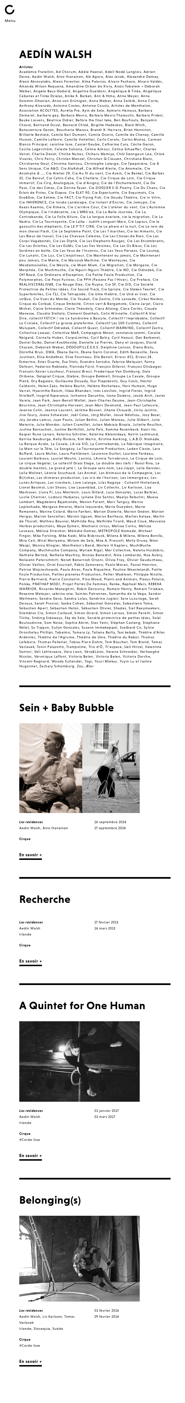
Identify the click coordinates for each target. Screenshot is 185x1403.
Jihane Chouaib (118, 410)
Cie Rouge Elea (69, 284)
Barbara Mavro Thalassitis (111, 115)
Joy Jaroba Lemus (35, 420)
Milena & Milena (121, 536)
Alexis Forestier (66, 81)
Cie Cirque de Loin (117, 178)
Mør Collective (118, 550)
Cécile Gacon (142, 144)
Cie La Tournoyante (50, 221)
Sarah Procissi (47, 603)
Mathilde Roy (82, 521)
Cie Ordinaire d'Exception (60, 275)
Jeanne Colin (30, 410)
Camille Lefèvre (48, 139)
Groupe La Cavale (128, 376)
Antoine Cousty (95, 106)
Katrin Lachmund (143, 434)
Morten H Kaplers (112, 545)
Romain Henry (119, 589)
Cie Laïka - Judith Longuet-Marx (97, 221)
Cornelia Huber (49, 337)
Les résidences (31, 822)
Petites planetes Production (76, 574)
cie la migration (136, 217)
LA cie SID (79, 444)
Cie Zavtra (101, 299)
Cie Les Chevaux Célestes (78, 236)
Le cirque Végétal (35, 463)
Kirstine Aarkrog (113, 439)
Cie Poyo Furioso (59, 279)
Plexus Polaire (151, 579)
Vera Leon (73, 652)
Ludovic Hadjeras (63, 497)
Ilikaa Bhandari (78, 391)
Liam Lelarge (84, 482)
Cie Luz (47, 255)
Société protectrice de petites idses (118, 618)
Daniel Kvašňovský (60, 342)
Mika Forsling (44, 536)
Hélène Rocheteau (103, 386)
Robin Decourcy (91, 589)
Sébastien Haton (64, 608)
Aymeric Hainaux (121, 110)
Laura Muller (46, 453)
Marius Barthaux (109, 516)
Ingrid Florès (130, 391)
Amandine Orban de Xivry (89, 86)
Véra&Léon (94, 652)
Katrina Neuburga (35, 439)
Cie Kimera (56, 207)
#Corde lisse (29, 1140)
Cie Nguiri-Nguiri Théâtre (91, 270)
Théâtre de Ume (91, 637)
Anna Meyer (128, 96)
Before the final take (94, 120)
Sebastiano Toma (137, 603)
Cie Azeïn (114, 173)
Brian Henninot (137, 130)
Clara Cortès (131, 308)
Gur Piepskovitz (104, 381)
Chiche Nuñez (71, 154)
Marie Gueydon (119, 507)
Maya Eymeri (68, 526)
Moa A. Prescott (110, 540)
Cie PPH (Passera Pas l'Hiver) (102, 279)
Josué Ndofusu (127, 415)
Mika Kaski (68, 536)
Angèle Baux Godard (51, 91)
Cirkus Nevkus (151, 299)
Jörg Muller (101, 415)
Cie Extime (46, 197)
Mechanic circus (95, 526)
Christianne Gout (34, 163)
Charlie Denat (44, 154)
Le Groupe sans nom (96, 468)
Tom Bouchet (116, 642)
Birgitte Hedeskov (107, 125)
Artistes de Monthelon (130, 106)
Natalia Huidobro (148, 550)
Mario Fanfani (79, 511)
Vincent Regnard (34, 661)
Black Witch (135, 125)
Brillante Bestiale (34, 135)
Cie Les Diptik (65, 241)
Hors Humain (133, 386)
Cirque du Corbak (35, 304)
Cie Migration (112, 265)
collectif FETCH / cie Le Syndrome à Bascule (67, 318)
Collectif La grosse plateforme (66, 323)
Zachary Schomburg (57, 666)
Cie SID (124, 284)
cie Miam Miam (84, 265)
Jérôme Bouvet (88, 410)
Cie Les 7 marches (109, 231)
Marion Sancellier (49, 516)
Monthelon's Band (78, 545)
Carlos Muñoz (134, 139)
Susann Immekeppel (100, 627)
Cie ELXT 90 (79, 192)
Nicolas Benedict (96, 555)
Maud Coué (136, 521)
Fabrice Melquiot (127, 362)
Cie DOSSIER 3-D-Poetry (110, 188)
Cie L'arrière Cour (83, 207)
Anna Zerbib (124, 101)
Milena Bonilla (150, 536)
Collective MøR (66, 333)
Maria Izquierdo (88, 507)
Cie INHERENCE (32, 202)
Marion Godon (137, 511)
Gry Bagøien (42, 381)
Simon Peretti (139, 613)
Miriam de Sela (80, 540)
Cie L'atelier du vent (119, 207)
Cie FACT (65, 197)
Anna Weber (100, 101)
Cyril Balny (100, 337)
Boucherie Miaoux (72, 130)
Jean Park (41, 400)
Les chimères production (58, 478)
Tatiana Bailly (103, 632)
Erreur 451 (124, 357)
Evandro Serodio (95, 362)
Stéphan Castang (125, 623)
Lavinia (85, 458)
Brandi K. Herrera (106, 130)
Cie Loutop (149, 250)
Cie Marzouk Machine (80, 260)
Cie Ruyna (94, 284)
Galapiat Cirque (51, 376)
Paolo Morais (117, 565)
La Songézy (64, 449)
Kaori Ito (148, 429)
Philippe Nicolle (148, 574)
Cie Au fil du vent (87, 173)
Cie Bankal (134, 173)
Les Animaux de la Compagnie (126, 473)
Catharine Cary (115, 144)
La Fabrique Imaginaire (142, 444)
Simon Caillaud (59, 613)
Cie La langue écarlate (100, 217)
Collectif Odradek (54, 328)
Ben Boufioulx (126, 120)
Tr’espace (113, 647)
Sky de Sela (75, 618)
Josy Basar (151, 415)
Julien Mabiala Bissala (111, 424)
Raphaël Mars (134, 584)
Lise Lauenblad (82, 487)
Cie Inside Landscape (68, 202)
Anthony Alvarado (35, 106)
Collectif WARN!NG (117, 328)
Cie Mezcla (59, 265)
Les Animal (87, 473)
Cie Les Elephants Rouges (102, 241)
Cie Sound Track (85, 289)
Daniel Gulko (30, 342)
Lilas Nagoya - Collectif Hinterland (129, 482)
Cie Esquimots (134, 192)
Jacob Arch (142, 395)
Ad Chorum (66, 72)
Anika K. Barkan (78, 96)
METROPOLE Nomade (117, 531)
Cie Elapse (57, 192)
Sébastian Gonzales (103, 603)
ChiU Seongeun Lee (134, 154)
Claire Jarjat (140, 304)
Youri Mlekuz (106, 661)
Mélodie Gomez (82, 531)
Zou (80, 666)
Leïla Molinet (30, 473)
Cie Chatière (87, 178)
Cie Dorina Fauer (71, 188)
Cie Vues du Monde (50, 299)
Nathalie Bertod (33, 555)
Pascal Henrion (144, 565)
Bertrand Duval (46, 125)
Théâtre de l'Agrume (56, 637)
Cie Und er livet (133, 294)
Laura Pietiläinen (74, 453)
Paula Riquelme (97, 569)
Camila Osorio (101, 135)
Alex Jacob (115, 77)
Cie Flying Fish (88, 197)
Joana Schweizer (53, 415)
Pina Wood (92, 579)
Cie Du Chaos (145, 188)
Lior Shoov (56, 487)
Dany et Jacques (129, 342)
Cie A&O (51, 168)
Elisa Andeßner (50, 357)
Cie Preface (140, 279)
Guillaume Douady (71, 381)
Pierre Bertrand (33, 579)
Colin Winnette (114, 313)
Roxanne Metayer (34, 594)
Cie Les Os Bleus (127, 246)
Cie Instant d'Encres (106, 202)
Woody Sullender (67, 661)
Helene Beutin (72, 386)
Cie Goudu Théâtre (121, 197)
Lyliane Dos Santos (97, 497)
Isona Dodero (119, 395)
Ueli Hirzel (133, 647)
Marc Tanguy (118, 502)
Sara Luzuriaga (134, 598)
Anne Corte (148, 101)
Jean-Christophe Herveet (60, 405)
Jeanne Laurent (59, 410)
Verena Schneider (121, 652)
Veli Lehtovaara (48, 652)
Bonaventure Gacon (36, 130)
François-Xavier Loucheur (41, 371)
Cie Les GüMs (61, 246)
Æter (90, 666)
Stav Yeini (99, 623)
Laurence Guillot (106, 453)
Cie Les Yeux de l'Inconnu (76, 250)
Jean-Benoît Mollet (69, 400)
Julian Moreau (112, 420)
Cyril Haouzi (122, 337)
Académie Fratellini (36, 72)
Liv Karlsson (132, 487)
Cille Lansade (124, 299)
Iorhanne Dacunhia (87, 395)
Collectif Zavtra (149, 328)
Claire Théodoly (79, 308)
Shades (120, 608)
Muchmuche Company (57, 550)
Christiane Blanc (138, 159)
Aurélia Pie (70, 110)
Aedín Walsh (43, 77)
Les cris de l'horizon (100, 478)
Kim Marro (87, 439)
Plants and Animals (120, 579)
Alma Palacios (94, 81)
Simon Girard (86, 613)
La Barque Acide (33, 444)
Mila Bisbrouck (92, 536)
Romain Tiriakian (148, 589)
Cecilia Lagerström (35, 149)
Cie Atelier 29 (58, 173)
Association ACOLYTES (38, 110)
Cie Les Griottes (33, 246)
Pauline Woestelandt (131, 569)
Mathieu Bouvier (54, 521)
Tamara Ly (81, 632)
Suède (58, 1329)
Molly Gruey (136, 540)
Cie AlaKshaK (72, 168)
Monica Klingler (46, 545)
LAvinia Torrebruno (111, 458)
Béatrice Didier (60, 120)
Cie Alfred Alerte (101, 168)
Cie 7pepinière (134, 163)
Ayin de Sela (93, 110)
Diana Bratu (143, 347)
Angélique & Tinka (124, 91)
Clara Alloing (106, 308)
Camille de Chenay (132, 135)
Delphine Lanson (116, 347)
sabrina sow (62, 594)
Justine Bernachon (35, 429)
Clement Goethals (83, 313)
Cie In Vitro (150, 197)
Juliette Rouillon (147, 424)
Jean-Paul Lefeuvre (141, 405)
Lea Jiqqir (125, 468)
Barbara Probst (149, 115)
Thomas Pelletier (52, 642)
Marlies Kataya (138, 516)
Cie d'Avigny (87, 183)
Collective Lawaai (34, 333)
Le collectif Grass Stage (73, 463)
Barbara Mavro (74, 115)
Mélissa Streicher (51, 531)
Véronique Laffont (50, 656)
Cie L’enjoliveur (70, 255)
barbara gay (48, 115)
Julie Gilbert (138, 420)
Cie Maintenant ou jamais (108, 255)
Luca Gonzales (118, 492)
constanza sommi (130, 333)
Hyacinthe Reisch (47, 391)
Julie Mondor (48, 424)
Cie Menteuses (114, 260)
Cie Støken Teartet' (139, 289)
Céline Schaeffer (126, 149)
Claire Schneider (47, 308)
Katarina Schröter (72, 434)
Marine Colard (52, 511)
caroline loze (61, 144)
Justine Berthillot (69, 429)
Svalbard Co (130, 627)
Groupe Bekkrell (95, 376)
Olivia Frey (115, 560)
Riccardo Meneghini (56, 589)
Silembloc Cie (31, 613)
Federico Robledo (51, 366)
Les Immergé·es (134, 478)
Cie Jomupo (137, 202)
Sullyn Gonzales (65, 627)
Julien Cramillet (76, 424)
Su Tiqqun (40, 627)
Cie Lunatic (29, 255)
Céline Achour (97, 149)
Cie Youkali (80, 299)
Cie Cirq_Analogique (55, 183)
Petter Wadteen (117, 574)
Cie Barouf (35, 178)
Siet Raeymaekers (144, 608)
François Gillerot (110, 366)
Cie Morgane (137, 265)
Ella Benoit (103, 357)
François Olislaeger (144, 366)
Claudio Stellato (51, 313)
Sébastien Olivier (96, 608)
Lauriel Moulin (64, 458)
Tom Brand (139, 642)
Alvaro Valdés (150, 81)
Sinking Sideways (47, 618)
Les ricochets (59, 482)
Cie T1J (52, 294)
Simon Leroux (112, 613)
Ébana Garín (68, 352)
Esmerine (27, 362)
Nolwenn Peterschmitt (38, 560)
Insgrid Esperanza (52, 395)
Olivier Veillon (32, 565)
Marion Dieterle (108, 511)
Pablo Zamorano (88, 565)
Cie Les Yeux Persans (119, 250)
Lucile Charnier (32, 497)
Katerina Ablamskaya (107, 434)
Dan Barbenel (148, 337)
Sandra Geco (51, 598)
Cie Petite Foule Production (110, 275)
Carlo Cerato (108, 139)
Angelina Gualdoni (89, 91)
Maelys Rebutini (130, 497)
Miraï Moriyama (51, 540)
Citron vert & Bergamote (105, 304)
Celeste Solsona (68, 149)
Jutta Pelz (95, 429)
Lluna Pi (46, 492)
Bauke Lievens (31, 120)
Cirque (25, 839)
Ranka (115, 584)
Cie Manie (50, 260)
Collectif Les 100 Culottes (118, 323)
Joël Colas (80, 415)
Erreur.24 (144, 357)
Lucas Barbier (145, 492)
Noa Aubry (153, 555)
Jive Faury (28, 415)
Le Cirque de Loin (146, 458)
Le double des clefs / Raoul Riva (124, 463)
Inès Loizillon (105, 391)
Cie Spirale (111, 289)
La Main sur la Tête (35, 449)
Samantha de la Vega (127, 594)
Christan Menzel (70, 159)
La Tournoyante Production (101, 449)
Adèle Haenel (91, 72)
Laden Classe (138, 449)
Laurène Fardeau (138, 453)
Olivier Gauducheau (144, 560)
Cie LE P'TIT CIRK (79, 226)
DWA (50, 352)
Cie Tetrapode (73, 294)
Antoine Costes (66, 106)
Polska (24, 584)
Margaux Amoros (57, 507)
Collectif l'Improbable (128, 318)
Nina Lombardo (127, 555)
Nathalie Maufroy (65, 555)
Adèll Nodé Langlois (123, 72)
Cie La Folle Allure (61, 217)
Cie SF (110, 284)
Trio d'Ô (96, 647)
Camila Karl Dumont (68, 135)
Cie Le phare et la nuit (116, 226)
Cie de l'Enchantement (121, 183)
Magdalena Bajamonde (57, 502)
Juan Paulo (63, 420)
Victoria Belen (81, 656)
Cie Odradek (143, 270)
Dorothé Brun (31, 352)
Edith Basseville (133, 352)
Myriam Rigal (91, 550)
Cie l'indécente (54, 212)
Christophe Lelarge (102, 163)
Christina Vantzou (66, 163)
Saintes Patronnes (91, 594)
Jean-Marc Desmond (103, 405)
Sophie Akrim (77, 623)
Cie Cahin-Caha (60, 178)
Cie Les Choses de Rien (123, 236)
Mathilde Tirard (110, 521)
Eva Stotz (70, 362)
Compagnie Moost (97, 333)
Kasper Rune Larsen (36, 434)
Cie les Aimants (140, 231)
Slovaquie (42, 1329)
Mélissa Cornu (124, 526)
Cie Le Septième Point (71, 231)
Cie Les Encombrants (145, 241)
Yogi (88, 661)
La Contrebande (104, 444)
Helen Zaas (47, 386)
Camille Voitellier (80, 139)
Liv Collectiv (108, 487)
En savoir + (30, 854)
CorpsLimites (77, 337)
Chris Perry (44, 159)
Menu (10, 20)
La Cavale (59, 444)
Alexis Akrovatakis (34, 81)
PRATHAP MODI (46, 584)
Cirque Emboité (67, 304)
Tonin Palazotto (50, 647)
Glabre (73, 376)
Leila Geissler (148, 468)
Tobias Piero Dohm (86, 642)
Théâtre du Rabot (123, 637)
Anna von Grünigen (69, 101)
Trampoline (76, 647)
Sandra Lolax (75, 598)
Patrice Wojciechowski (38, 569)
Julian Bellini (86, 420)
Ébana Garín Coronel (99, 352)
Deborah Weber (49, 347)
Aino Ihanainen (70, 77)
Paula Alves (70, 569)
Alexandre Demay (142, 77)
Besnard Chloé (76, 125)
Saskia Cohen (72, 603)
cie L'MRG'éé (82, 212)
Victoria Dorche (136, 656)
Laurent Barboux (34, 458)
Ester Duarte (49, 362)
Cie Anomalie (130, 168)
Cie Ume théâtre (102, 294)
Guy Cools (129, 381)
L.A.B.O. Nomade (144, 439)
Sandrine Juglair (103, 598)
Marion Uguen (79, 516)
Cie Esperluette (105, 192)
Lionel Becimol (32, 487)
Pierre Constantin (64, 579)
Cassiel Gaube (87, 144)
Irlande (25, 934)
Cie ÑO (122, 270)
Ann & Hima (104, 96)
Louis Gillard (93, 492)
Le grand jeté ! (62, 468)
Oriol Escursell (59, 565)
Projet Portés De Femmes (85, 584)
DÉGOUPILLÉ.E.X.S (82, 347)
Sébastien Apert (33, 608)
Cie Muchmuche (52, 270)
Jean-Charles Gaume (106, 400)
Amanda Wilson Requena (41, 86)
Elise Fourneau (79, 357)
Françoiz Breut (79, 371)
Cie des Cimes (42, 188)
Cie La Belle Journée (114, 212)
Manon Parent (92, 502)
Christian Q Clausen (104, 159)
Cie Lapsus (137, 221)
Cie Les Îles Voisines (93, 246)
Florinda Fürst (82, 366)
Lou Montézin (67, 492)
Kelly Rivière (64, 439)
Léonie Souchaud (60, 473)
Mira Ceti (27, 540)
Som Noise (53, 623)
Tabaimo (62, 632)
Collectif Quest (85, 328)
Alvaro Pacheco (121, 81)
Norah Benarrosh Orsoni (82, 560)
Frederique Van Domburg (117, 371)
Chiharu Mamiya (100, 154)
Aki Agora (94, 77)
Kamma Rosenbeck (122, 429)
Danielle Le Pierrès (96, 342)
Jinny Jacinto (145, 410)
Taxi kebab (126, 632)
